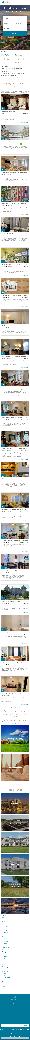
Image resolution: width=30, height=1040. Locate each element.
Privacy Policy (15, 1007)
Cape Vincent (5, 971)
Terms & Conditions (15, 1009)
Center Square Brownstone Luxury (11, 601)
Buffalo (4, 958)
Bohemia (4, 956)
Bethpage (4, 943)
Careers (15, 1017)
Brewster (4, 986)
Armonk (4, 975)
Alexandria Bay (6, 947)
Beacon (4, 969)
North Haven (5, 920)
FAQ (15, 1011)
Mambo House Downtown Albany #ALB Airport (14, 325)
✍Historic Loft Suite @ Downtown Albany (13, 479)
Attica (3, 984)
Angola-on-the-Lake (7, 930)
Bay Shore (5, 928)
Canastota (5, 932)
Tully (3, 917)
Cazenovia (5, 939)
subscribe (25, 1025)
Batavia (4, 960)
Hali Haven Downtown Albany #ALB (11, 693)
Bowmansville (6, 980)
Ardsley (4, 952)
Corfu (3, 922)
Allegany (4, 973)
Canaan (4, 924)
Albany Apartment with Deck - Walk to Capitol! (14, 203)
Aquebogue (5, 941)
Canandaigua (5, 967)
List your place (15, 1003)
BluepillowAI (15, 1021)
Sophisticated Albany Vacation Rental (11, 142)
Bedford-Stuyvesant (7, 935)
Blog (15, 1015)
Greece (4, 915)
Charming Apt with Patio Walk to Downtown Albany (15, 172)
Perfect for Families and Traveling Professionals (14, 662)
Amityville (4, 965)
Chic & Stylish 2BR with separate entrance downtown (16, 234)
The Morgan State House (8, 111)
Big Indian (5, 945)
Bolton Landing (6, 977)
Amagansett (5, 950)
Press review (15, 1013)
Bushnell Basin (6, 926)
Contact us (15, 1019)
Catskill (4, 937)
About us (15, 1005)
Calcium (4, 962)
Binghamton (5, 954)
